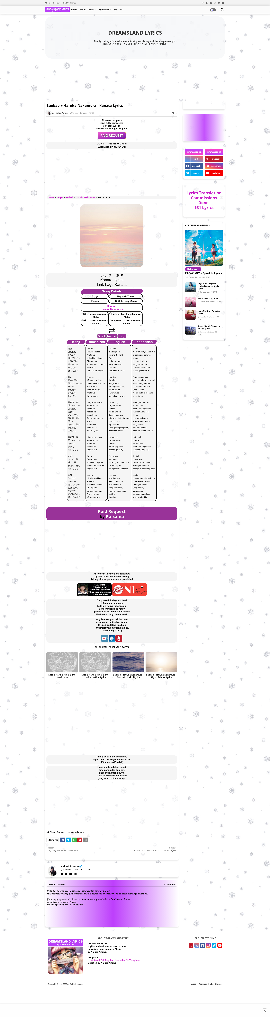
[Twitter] (68, 840)
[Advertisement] (135, 79)
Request (57, 3)
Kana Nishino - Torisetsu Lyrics (209, 312)
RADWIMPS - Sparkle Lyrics (203, 273)
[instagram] (75, 874)
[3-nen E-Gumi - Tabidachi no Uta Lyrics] (190, 330)
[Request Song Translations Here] (112, 138)
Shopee (79, 904)
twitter (196, 173)
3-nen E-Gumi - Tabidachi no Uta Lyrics (209, 327)
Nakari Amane (69, 866)
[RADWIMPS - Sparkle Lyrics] (204, 248)
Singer (59, 197)
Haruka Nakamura (85, 197)
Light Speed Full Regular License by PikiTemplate (114, 960)
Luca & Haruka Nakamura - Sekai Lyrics (62, 675)
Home (74, 9)
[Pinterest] (79, 840)
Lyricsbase (104, 9)
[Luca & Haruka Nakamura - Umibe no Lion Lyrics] (95, 662)
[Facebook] (62, 840)
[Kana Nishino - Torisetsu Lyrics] (190, 315)
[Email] (85, 840)
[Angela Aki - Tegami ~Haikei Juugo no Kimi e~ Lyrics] (190, 287)
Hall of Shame (69, 3)
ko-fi (196, 159)
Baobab (69, 197)
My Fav (117, 9)
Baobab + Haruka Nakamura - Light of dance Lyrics (161, 675)
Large (122, 336)
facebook (196, 166)
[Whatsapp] (74, 840)
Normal (111, 336)
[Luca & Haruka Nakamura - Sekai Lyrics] (62, 662)
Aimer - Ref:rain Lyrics (208, 298)
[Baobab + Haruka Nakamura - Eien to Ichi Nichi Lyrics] (128, 662)
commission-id (214, 152)
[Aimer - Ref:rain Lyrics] (190, 302)
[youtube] (71, 874)
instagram (216, 166)
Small (101, 336)
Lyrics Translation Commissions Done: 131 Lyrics (203, 200)
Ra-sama (115, 516)
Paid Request (112, 511)
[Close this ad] (265, 1011)
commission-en (194, 152)
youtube (216, 173)
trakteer (216, 159)
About (48, 3)
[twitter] (66, 874)
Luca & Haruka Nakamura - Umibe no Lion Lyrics (95, 675)
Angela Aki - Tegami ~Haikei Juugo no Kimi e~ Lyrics (209, 286)
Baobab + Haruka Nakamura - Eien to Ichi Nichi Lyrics (128, 675)
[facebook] (62, 874)
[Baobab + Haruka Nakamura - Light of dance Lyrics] (161, 662)
